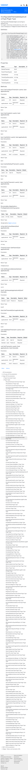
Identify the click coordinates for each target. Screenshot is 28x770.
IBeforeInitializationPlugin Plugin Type (14, 418)
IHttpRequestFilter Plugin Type (13, 550)
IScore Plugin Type (10, 635)
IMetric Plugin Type (10, 568)
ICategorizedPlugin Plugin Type (13, 422)
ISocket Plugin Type (10, 689)
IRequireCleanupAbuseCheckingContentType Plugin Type (16, 626)
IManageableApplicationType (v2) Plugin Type (15, 558)
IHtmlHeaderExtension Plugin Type (14, 537)
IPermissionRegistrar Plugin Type (13, 584)
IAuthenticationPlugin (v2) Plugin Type (14, 411)
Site (21, 5)
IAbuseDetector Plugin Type (12, 383)
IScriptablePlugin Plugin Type (12, 637)
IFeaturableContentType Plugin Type (14, 513)
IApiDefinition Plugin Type (12, 402)
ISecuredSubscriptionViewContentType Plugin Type (15, 680)
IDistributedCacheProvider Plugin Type (15, 480)
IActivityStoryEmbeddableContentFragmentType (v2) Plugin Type (16, 388)
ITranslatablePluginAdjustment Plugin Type (16, 725)
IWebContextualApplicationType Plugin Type (16, 739)
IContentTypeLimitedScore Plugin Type (15, 466)
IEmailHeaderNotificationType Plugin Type (15, 487)
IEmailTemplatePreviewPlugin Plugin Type (15, 491)
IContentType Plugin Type (12, 462)
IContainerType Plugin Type (12, 442)
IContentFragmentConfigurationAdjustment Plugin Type (16, 450)
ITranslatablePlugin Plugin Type (13, 723)
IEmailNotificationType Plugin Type (14, 489)
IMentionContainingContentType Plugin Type (16, 566)
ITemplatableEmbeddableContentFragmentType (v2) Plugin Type (16, 710)
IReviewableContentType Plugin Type (14, 633)
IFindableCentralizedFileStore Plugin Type (15, 522)
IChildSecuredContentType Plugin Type (15, 429)
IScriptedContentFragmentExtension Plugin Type (16, 643)
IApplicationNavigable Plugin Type (14, 406)
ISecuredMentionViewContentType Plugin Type (15, 675)
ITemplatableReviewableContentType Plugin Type (16, 715)
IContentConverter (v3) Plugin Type (14, 444)
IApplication (18, 49)
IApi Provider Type (10, 400)
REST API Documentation (8, 747)
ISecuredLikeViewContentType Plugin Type (16, 672)
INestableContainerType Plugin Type (14, 577)
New (26, 10)
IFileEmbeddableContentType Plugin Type (15, 515)
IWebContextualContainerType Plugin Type (15, 741)
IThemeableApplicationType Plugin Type (15, 717)
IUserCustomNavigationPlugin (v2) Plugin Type (15, 730)
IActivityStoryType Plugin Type (13, 390)
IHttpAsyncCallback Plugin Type (13, 539)
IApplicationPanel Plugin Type (12, 408)
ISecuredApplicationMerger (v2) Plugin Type (16, 658)
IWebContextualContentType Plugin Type (15, 743)
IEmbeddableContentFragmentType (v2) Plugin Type (15, 494)
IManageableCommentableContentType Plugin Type (15, 561)
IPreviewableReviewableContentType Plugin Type (16, 603)
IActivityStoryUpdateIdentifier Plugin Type (15, 392)
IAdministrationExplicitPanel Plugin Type (15, 394)
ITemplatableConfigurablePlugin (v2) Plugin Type (16, 703)
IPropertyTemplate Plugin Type (13, 609)
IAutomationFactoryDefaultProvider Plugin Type (15, 416)
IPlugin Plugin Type (10, 589)
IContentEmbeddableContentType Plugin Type (15, 447)
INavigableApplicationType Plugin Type (15, 575)
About (2, 766)
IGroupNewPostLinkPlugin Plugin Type (14, 534)
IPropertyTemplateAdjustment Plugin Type (15, 611)
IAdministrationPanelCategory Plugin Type (15, 398)
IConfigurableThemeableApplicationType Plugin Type (15, 438)
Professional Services (6, 756)
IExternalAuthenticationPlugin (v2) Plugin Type (15, 511)
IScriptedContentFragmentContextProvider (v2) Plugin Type (16, 640)
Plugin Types (7, 379)
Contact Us (3, 763)
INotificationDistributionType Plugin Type (15, 578)
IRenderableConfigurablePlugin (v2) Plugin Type (15, 623)
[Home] (5, 5)
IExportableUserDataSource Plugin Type (15, 506)
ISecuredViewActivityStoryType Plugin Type (16, 682)
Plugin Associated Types (10, 378)
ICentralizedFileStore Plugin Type (13, 427)
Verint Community (4, 8)
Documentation (17, 758)
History (8, 368)
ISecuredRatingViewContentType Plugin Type (16, 677)
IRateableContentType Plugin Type (14, 615)
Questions (16, 756)
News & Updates (18, 755)
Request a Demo (5, 761)
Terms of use (4, 769)
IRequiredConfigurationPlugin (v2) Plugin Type (15, 629)
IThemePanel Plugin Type (11, 719)
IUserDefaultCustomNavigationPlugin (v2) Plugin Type (15, 733)
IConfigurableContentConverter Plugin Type (16, 433)
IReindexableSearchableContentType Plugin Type (16, 620)
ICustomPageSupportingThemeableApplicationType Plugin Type (16, 472)
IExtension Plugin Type (11, 508)
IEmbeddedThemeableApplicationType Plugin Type (16, 497)
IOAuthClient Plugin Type (11, 582)
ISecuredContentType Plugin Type (13, 670)
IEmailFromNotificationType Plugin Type (15, 485)
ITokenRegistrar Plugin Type (12, 721)
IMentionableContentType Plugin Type (14, 564)
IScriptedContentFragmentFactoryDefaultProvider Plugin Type (16, 646)
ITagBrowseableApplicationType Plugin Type (16, 695)
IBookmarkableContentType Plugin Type (15, 420)
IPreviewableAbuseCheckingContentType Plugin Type (15, 598)
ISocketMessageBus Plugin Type (13, 691)
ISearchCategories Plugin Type (13, 651)
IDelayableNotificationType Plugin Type (15, 475)
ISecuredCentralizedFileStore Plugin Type (15, 663)
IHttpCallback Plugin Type (12, 545)
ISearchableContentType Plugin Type (14, 649)
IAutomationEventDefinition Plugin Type (15, 413)
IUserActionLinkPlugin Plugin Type (13, 727)
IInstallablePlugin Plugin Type (12, 552)
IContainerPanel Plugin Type (12, 440)
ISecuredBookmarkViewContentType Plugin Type (16, 661)
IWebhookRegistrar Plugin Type (13, 745)
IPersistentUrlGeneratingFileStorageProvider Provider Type (16, 587)
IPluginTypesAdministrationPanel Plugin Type (16, 593)
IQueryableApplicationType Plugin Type (15, 613)
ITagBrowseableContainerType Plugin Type (16, 697)
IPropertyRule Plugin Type (12, 605)
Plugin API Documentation (9, 376)
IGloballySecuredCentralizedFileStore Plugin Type (16, 525)
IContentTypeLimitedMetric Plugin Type (15, 464)
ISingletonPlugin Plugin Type (12, 684)
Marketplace (17, 761)
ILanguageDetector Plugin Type (13, 554)
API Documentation (7, 372)
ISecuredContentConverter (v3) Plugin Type (16, 668)
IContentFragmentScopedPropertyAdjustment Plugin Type (16, 456)
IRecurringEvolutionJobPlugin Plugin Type (15, 617)
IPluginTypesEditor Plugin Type (13, 595)
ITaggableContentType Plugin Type (14, 699)
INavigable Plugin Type (11, 573)
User (26, 5)
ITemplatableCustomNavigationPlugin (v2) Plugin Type (15, 707)
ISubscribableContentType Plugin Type (15, 693)
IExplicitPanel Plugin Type (12, 504)
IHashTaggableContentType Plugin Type (15, 536)
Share (3, 368)
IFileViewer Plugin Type (11, 517)
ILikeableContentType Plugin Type (13, 555)
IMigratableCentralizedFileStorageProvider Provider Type (16, 570)
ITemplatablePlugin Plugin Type (13, 712)
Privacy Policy (4, 767)
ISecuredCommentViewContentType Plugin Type (16, 666)
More (15, 11)
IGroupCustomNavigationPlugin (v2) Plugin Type (16, 528)
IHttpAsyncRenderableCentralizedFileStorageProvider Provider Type (16, 542)
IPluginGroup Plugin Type (11, 591)
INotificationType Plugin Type (12, 580)
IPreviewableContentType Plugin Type (14, 600)
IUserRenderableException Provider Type (15, 735)
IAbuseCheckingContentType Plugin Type (15, 381)
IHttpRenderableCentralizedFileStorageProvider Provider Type (16, 547)
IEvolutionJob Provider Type (12, 502)
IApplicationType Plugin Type (12, 409)
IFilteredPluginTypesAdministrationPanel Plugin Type (15, 520)
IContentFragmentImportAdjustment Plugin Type (16, 453)
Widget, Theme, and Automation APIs (11, 749)
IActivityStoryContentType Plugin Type (15, 385)
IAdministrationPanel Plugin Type (13, 396)
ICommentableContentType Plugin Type (15, 431)
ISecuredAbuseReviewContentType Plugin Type (15, 655)
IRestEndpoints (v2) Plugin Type (13, 632)
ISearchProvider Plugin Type (12, 653)
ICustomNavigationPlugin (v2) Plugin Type (15, 470)
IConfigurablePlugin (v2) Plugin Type (14, 435)
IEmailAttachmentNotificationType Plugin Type (15, 483)
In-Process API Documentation (10, 374)
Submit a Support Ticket (6, 758)
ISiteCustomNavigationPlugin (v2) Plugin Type (15, 687)
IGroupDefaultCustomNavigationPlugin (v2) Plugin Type (16, 531)
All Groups (16, 763)
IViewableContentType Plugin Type (14, 737)
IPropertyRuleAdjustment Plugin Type (14, 607)
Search (24, 5)
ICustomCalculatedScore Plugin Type (14, 468)
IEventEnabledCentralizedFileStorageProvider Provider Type (16, 500)
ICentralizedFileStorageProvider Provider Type (15, 425)
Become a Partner (5, 760)
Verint (2, 755)
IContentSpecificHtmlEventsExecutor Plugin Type (16, 460)
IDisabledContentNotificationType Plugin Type (15, 477)
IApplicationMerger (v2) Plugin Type (14, 404)
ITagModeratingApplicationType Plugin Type (16, 701)
